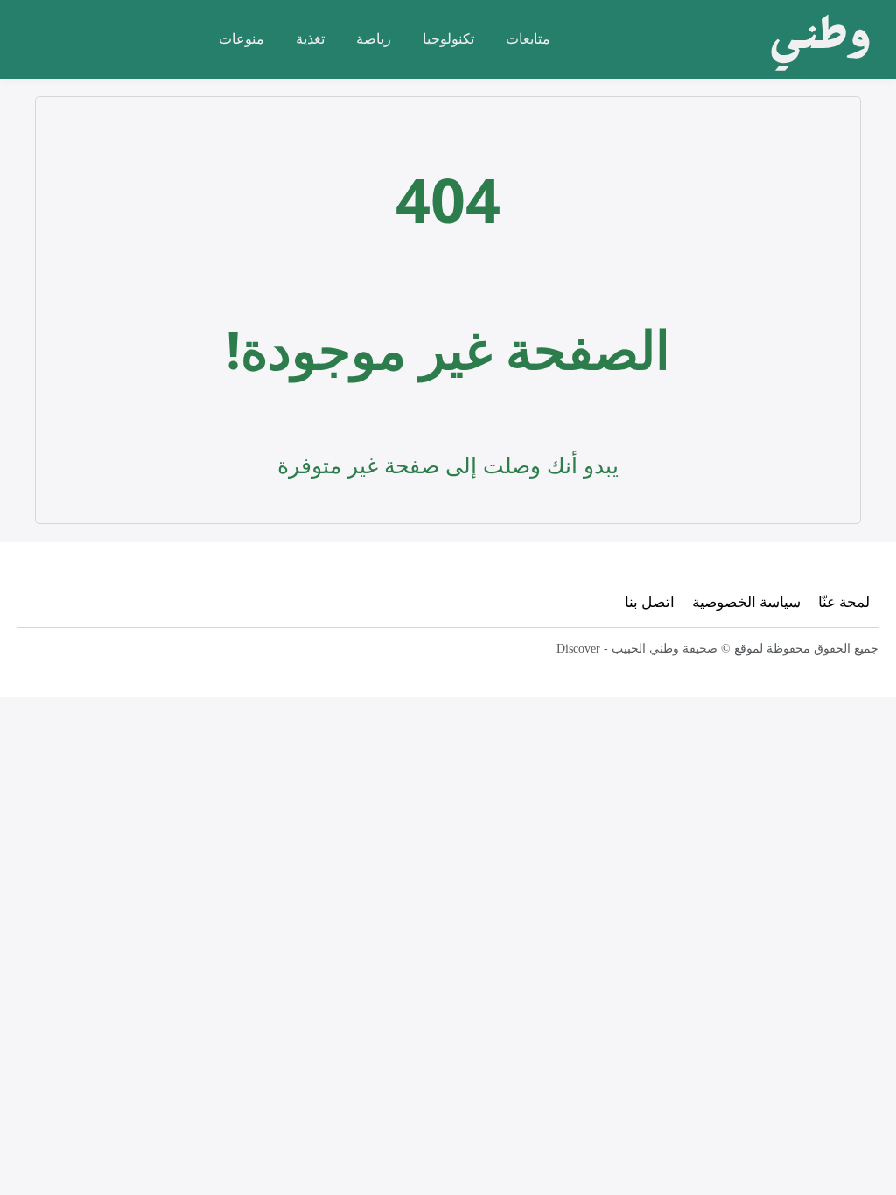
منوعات (241, 38)
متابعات (528, 38)
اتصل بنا (650, 601)
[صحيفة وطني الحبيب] (815, 39)
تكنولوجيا (448, 38)
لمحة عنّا (844, 601)
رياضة (373, 38)
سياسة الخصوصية (746, 601)
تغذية (310, 38)
